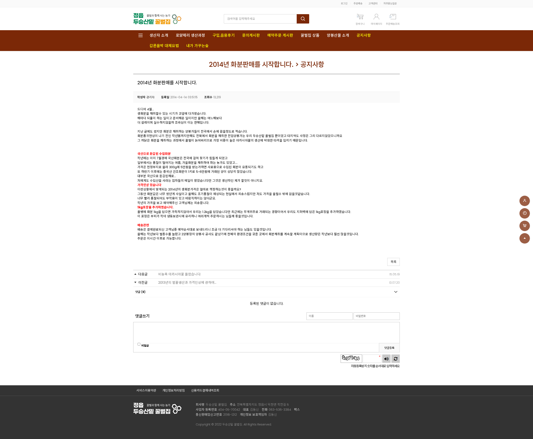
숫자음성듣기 (386, 358)
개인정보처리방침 (173, 390)
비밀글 (145, 346)
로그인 (344, 3)
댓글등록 (389, 348)
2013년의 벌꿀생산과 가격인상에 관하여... (187, 282)
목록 (393, 262)
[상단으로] (524, 238)
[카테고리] (140, 35)
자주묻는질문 (390, 3)
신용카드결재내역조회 (205, 390)
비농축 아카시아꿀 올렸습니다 (179, 274)
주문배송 (358, 3)
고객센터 (373, 3)
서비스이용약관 (146, 390)
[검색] (303, 19)
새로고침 (395, 358)
